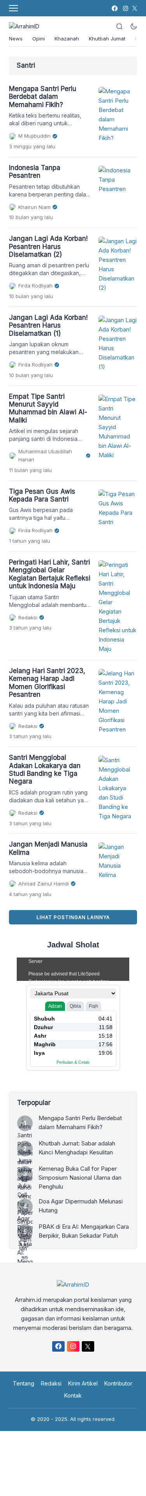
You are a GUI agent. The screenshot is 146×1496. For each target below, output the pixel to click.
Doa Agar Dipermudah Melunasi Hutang (81, 1206)
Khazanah (67, 38)
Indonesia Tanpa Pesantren (34, 171)
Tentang (23, 1383)
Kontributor (118, 1383)
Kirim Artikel (83, 1383)
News (16, 38)
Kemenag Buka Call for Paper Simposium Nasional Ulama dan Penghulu (80, 1177)
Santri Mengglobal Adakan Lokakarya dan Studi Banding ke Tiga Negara (45, 769)
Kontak (73, 1395)
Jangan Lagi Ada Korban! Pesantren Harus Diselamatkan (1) (48, 325)
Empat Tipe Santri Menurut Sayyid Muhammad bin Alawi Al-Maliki (48, 408)
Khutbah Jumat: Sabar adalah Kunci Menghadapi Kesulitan (77, 1148)
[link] (114, 8)
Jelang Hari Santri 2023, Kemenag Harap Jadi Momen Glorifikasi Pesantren (47, 682)
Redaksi (51, 1383)
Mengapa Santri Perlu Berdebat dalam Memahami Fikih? (42, 97)
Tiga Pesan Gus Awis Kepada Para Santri (42, 495)
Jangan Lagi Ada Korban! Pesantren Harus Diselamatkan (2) (48, 246)
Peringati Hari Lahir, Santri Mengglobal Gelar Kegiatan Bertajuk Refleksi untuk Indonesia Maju (49, 574)
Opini (38, 38)
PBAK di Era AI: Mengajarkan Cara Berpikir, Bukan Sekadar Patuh (84, 1231)
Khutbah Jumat (107, 38)
